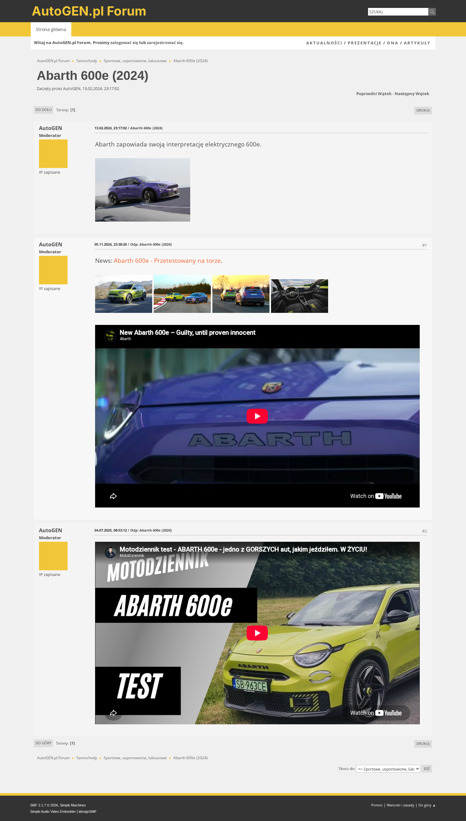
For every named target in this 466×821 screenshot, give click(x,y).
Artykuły (417, 43)
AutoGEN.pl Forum (89, 11)
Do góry (43, 742)
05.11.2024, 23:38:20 (110, 244)
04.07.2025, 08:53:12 (110, 530)
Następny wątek (412, 93)
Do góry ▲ (427, 805)
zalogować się (124, 42)
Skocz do (346, 768)
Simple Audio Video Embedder (53, 811)
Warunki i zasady (400, 805)
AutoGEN (50, 128)
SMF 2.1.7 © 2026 (44, 805)
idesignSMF (88, 811)
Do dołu (44, 109)
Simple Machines (73, 805)
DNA (392, 43)
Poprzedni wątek (374, 93)
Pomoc (377, 805)
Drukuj (423, 110)
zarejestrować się (165, 42)
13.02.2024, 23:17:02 (110, 128)
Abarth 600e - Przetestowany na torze (167, 260)
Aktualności (324, 43)
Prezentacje (365, 43)
